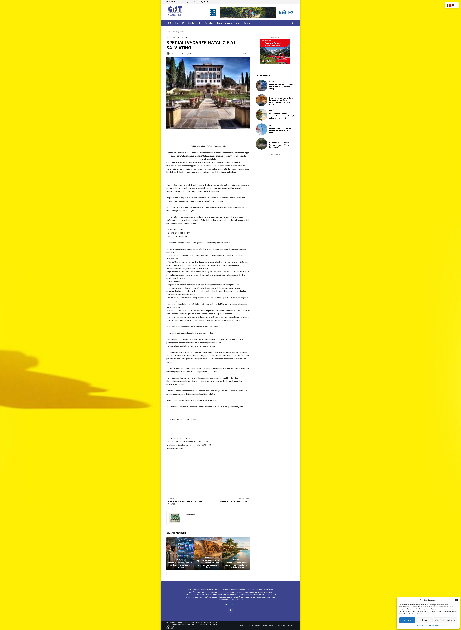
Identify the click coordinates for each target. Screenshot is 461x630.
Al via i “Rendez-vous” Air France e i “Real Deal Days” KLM (281, 130)
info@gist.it (233, 604)
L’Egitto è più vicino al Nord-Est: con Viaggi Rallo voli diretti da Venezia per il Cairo (208, 564)
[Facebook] (293, 1)
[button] (456, 600)
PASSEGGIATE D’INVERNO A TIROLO (234, 501)
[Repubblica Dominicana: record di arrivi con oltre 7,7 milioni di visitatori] (236, 553)
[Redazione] (168, 53)
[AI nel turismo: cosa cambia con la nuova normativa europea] (180, 553)
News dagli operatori (179, 32)
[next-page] (171, 573)
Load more (274, 154)
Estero (208, 557)
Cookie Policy (421, 625)
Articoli (272, 125)
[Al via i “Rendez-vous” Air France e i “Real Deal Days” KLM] (261, 129)
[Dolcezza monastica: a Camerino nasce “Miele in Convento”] (261, 144)
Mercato (180, 559)
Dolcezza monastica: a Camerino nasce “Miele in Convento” (280, 145)
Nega (424, 620)
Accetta (407, 620)
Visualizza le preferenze (445, 620)
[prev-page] (167, 573)
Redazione (176, 54)
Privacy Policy (434, 625)
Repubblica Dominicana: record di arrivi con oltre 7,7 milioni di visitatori (236, 565)
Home (168, 32)
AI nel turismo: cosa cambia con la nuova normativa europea (180, 565)
